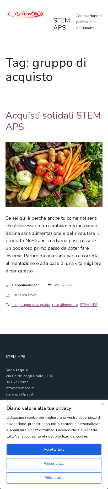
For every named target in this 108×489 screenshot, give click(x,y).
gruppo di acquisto (34, 304)
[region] (54, 444)
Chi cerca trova (24, 295)
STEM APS (61, 24)
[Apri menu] (54, 41)
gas (15, 304)
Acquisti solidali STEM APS (53, 121)
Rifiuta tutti (54, 477)
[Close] (102, 404)
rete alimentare (65, 304)
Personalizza (54, 463)
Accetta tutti (54, 449)
